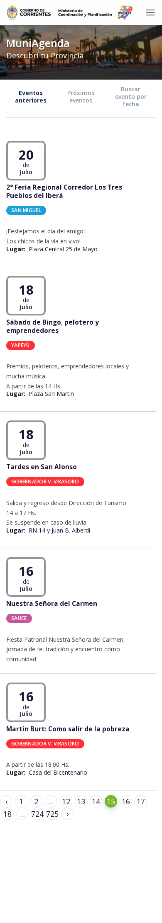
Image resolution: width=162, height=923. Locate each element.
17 (141, 801)
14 (96, 801)
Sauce (19, 618)
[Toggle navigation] (150, 12)
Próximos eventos (80, 96)
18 (7, 814)
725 (52, 814)
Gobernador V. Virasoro (45, 481)
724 (37, 814)
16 (126, 801)
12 (66, 801)
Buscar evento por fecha (131, 96)
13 (81, 801)
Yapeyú (20, 344)
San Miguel (26, 209)
